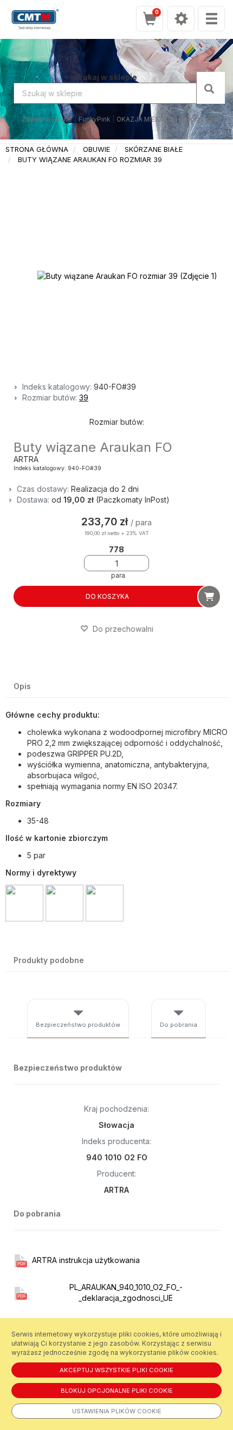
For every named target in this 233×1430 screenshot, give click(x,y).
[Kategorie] (211, 18)
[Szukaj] (210, 87)
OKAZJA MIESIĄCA (145, 119)
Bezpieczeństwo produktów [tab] (78, 1024)
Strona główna (36, 149)
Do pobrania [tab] (178, 1024)
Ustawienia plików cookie (116, 1411)
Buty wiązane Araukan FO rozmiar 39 (90, 159)
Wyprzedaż (199, 119)
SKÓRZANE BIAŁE (154, 149)
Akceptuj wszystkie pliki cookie (116, 1370)
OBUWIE (96, 149)
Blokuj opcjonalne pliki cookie (117, 1390)
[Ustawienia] (181, 18)
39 (83, 397)
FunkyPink (94, 119)
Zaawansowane (47, 119)
